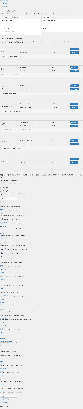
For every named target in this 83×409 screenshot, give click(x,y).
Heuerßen (2, 299)
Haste (1, 288)
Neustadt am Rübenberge (6, 341)
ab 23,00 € (74, 159)
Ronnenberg (3, 364)
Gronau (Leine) (3, 269)
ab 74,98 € (74, 52)
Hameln (2, 275)
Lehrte (1, 328)
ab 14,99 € (74, 67)
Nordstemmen (3, 349)
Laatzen (2, 313)
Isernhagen (2, 309)
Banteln (1, 230)
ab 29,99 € (74, 144)
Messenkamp (3, 338)
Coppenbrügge (3, 248)
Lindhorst (2, 332)
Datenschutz (6, 3)
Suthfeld (2, 384)
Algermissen (3, 205)
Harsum (2, 283)
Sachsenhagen (3, 368)
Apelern (2, 209)
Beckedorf (2, 238)
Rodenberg (2, 361)
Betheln (1, 241)
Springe (1, 379)
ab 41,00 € (74, 162)
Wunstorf (2, 391)
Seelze (1, 375)
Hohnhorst (2, 302)
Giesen (1, 265)
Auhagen (2, 218)
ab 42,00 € (74, 89)
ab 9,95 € (73, 122)
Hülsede (2, 306)
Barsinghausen (3, 233)
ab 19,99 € (74, 103)
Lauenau (2, 322)
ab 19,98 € (74, 140)
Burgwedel (2, 243)
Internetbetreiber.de (4, 0)
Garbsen (2, 261)
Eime (1, 252)
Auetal (1, 213)
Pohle (1, 358)
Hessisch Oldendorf (4, 295)
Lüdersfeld (2, 335)
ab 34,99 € (74, 49)
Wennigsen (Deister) (4, 387)
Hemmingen (2, 291)
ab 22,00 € (74, 85)
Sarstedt (2, 371)
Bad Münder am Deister (5, 222)
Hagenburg (2, 272)
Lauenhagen (3, 325)
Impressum (5, 2)
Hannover (2, 279)
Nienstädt (2, 345)
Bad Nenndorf (3, 226)
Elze (1, 256)
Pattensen (2, 354)
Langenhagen (3, 318)
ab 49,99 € (74, 70)
